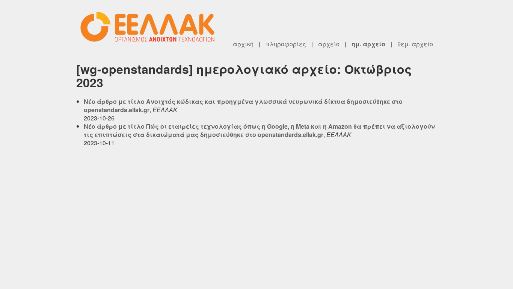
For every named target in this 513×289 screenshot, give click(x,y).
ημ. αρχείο (368, 44)
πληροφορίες (286, 44)
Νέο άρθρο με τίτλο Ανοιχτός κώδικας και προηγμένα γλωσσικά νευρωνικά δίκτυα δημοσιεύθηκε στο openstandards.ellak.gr (243, 105)
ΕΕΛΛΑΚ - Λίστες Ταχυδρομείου (151, 27)
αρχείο (328, 44)
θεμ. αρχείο (415, 44)
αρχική (243, 44)
